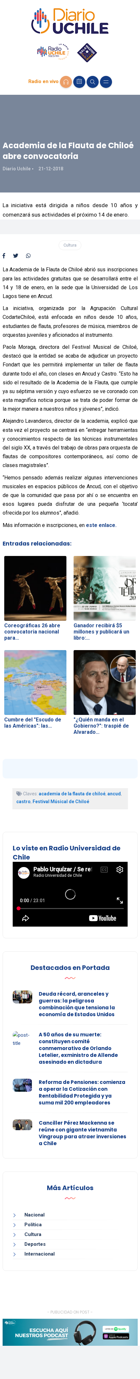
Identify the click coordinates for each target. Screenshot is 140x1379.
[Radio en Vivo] (66, 82)
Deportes (35, 1244)
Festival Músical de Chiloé (61, 801)
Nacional (34, 1215)
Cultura (70, 245)
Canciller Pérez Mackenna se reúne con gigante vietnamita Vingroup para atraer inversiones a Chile (82, 1133)
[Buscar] (93, 82)
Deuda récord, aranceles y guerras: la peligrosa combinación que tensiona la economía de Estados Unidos (77, 1004)
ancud (114, 793)
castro (23, 801)
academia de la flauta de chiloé (72, 793)
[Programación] (79, 82)
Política (33, 1225)
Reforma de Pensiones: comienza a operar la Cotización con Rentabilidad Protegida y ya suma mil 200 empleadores (82, 1092)
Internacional (39, 1254)
